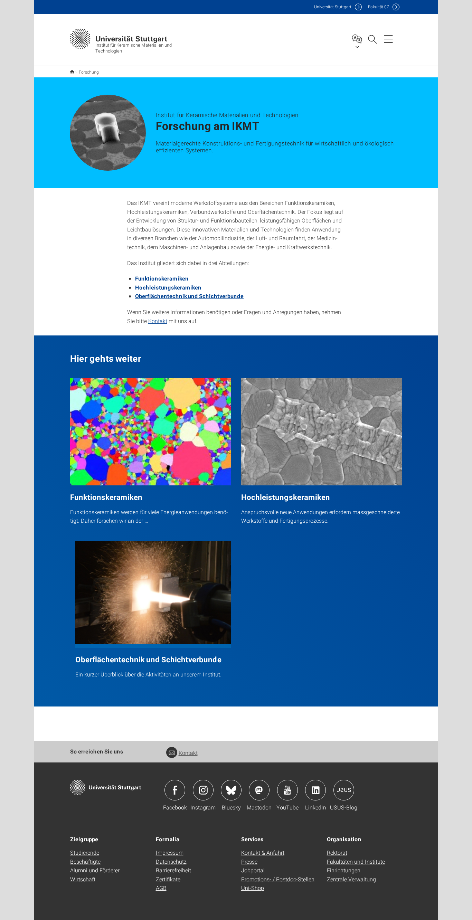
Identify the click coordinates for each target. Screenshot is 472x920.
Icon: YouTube (287, 790)
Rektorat (337, 852)
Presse (249, 861)
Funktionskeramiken (162, 278)
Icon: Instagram (203, 790)
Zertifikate (168, 879)
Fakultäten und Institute (356, 861)
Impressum (169, 852)
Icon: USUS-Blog (343, 790)
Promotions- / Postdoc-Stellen (277, 879)
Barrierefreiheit (173, 870)
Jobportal (253, 870)
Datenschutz (171, 861)
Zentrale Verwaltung (351, 879)
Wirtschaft (82, 879)
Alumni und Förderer (95, 870)
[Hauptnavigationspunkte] (388, 38)
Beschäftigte (85, 861)
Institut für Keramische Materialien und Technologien (72, 71)
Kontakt (157, 320)
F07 (378, 6)
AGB (161, 887)
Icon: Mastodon (259, 790)
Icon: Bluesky (231, 790)
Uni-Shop (252, 887)
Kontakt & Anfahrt (262, 852)
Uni (332, 6)
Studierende (84, 852)
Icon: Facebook (174, 790)
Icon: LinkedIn (315, 790)
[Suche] (372, 38)
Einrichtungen (343, 870)
